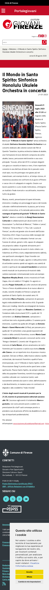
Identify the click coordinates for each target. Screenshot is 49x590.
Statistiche (7, 568)
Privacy (5, 571)
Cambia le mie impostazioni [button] (29, 582)
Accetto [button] (29, 572)
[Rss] (4, 584)
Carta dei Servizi (9, 579)
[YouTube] (25, 499)
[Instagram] (45, 36)
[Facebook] (39, 36)
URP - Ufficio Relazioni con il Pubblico (18, 486)
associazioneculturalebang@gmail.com (28, 423)
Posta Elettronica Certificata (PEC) (17, 483)
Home (4, 49)
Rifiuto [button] (29, 577)
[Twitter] (42, 36)
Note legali (7, 573)
